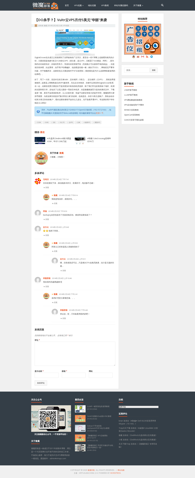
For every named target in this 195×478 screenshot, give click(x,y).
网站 (91, 371)
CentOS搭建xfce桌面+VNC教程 (99, 416)
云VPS (71, 122)
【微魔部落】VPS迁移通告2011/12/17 (97, 436)
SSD (54, 122)
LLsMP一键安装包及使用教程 (98, 406)
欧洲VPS (87, 122)
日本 (78, 122)
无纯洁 (46, 179)
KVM (46, 122)
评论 (37, 340)
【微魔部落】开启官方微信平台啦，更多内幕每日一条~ (101, 446)
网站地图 (121, 470)
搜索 (153, 70)
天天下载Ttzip (124, 444)
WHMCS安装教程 (131, 110)
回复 (47, 187)
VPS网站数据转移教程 (133, 100)
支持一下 (99, 113)
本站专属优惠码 (121, 5)
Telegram (152, 57)
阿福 (45, 211)
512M (39, 122)
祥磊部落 (47, 278)
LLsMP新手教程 (131, 95)
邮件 (143, 57)
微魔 (45, 25)
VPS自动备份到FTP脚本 (134, 105)
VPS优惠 (78, 5)
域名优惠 (92, 5)
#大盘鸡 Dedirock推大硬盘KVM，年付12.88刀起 (59, 140)
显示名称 (39, 371)
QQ (134, 57)
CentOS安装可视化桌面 (134, 120)
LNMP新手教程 (130, 90)
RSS (147, 57)
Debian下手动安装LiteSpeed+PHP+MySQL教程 (98, 427)
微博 (138, 57)
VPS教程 (105, 5)
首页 (67, 5)
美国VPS (97, 122)
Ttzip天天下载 (124, 428)
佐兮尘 (46, 227)
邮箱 (64, 371)
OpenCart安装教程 (132, 114)
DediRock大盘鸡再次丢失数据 (142, 435)
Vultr (62, 122)
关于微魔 (137, 5)
